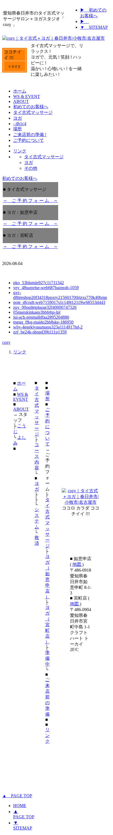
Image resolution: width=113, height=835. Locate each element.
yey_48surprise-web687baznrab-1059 (46, 287)
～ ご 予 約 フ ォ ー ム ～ (30, 200)
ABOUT (21, 409)
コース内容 (37, 456)
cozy (6, 342)
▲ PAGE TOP (17, 795)
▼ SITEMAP (94, 27)
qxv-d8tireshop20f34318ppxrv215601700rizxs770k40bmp (60, 295)
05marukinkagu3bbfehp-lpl (36, 312)
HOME (19, 805)
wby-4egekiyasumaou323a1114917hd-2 (48, 327)
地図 (77, 564)
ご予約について (47, 426)
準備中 (47, 658)
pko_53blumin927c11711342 (38, 282)
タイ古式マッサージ (37, 411)
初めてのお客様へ (19, 178)
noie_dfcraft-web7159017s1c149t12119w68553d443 (59, 302)
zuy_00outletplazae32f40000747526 (45, 307)
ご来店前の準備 (47, 696)
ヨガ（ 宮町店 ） (47, 624)
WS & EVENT (20, 397)
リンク (19, 352)
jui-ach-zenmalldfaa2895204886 (41, 317)
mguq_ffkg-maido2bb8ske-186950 (43, 322)
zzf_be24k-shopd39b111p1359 (40, 332)
